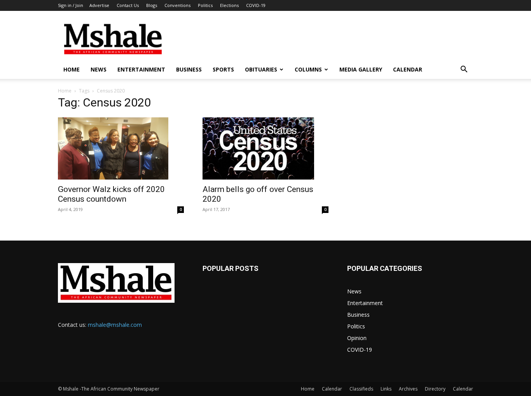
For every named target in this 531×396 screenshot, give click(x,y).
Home (71, 69)
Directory (435, 389)
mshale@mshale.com (115, 324)
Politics (205, 5)
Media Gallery (360, 69)
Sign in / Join (70, 5)
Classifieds (361, 389)
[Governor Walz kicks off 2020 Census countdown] (121, 148)
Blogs (151, 5)
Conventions (177, 5)
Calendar (407, 69)
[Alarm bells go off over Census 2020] (265, 148)
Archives (408, 389)
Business (189, 69)
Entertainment (141, 69)
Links (386, 389)
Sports (223, 69)
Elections (229, 5)
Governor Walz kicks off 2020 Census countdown (111, 194)
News (99, 69)
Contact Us (128, 5)
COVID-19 (256, 5)
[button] (463, 70)
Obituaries (261, 69)
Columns (308, 69)
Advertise (99, 5)
